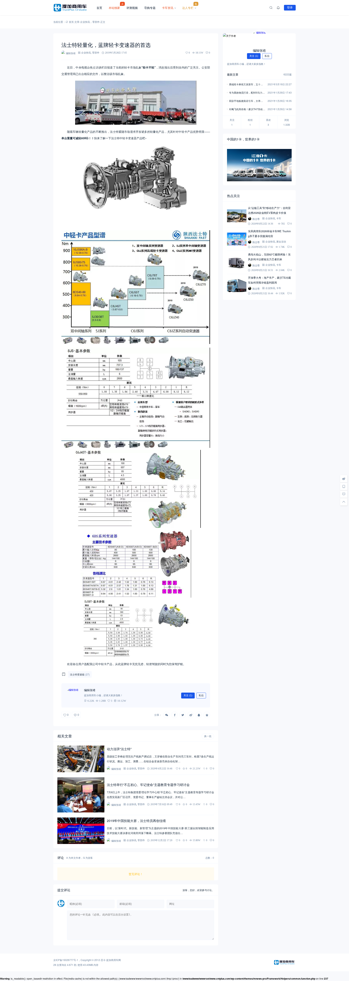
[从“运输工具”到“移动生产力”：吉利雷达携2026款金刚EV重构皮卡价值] (236, 215)
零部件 (96, 21)
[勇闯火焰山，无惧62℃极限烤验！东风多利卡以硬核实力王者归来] (236, 262)
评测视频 (132, 8)
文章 (77, 21)
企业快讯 (85, 21)
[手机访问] (343, 486)
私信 (201, 695)
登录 (290, 7)
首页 (99, 8)
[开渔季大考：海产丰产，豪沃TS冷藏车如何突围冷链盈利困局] (236, 285)
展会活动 (281, 241)
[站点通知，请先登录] (278, 7)
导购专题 (150, 8)
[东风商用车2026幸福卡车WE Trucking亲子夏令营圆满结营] (236, 239)
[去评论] (343, 494)
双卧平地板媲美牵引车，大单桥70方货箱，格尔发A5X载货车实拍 (246, 101)
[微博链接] (343, 478)
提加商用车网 (113, 960)
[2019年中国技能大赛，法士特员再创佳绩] (80, 831)
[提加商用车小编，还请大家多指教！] (73, 695)
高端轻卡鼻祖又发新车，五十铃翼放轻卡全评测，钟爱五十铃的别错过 (246, 84)
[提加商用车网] (73, 7)
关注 (188, 695)
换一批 (207, 736)
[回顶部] (343, 501)
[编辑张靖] (259, 38)
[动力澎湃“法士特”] (80, 759)
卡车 (278, 218)
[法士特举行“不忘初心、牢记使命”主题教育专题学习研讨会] (80, 795)
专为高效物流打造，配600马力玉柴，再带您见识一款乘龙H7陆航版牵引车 (247, 93)
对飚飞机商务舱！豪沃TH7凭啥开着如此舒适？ (247, 109)
